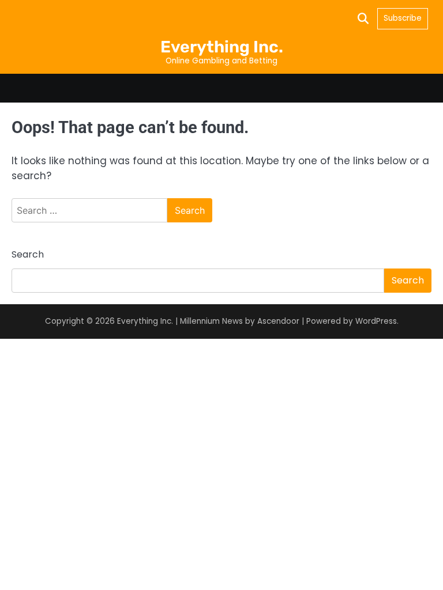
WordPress (376, 321)
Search (28, 254)
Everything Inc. (221, 46)
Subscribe (403, 18)
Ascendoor (278, 321)
